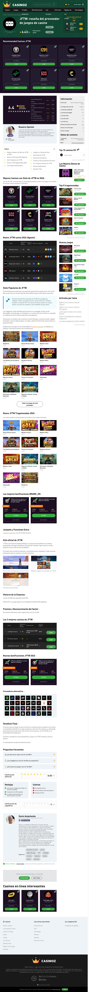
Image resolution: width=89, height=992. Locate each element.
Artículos (57, 10)
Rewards (5, 949)
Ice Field (76, 274)
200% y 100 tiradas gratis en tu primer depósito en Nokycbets (79, 171)
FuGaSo (76, 211)
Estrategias (79, 10)
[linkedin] (19, 820)
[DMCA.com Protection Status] (43, 980)
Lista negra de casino (9, 928)
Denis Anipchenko (11, 139)
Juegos (15, 10)
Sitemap (36, 937)
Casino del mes (38, 926)
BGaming (76, 286)
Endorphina (76, 219)
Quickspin (76, 229)
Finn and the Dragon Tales (79, 265)
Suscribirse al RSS (44, 985)
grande (6, 506)
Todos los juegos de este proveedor (30, 404)
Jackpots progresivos (9, 533)
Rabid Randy (77, 255)
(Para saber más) (56, 989)
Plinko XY (76, 284)
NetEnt (75, 201)
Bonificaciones (37, 10)
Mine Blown (77, 245)
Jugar (16, 64)
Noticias (36, 934)
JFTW (4, 345)
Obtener (16, 515)
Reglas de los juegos (67, 10)
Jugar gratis (12, 339)
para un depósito (37, 506)
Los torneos (48, 10)
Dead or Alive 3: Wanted (78, 199)
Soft (35, 928)
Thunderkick (77, 190)
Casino (7, 10)
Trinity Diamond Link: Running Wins (79, 208)
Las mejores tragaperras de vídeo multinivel (72, 321)
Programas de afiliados (71, 926)
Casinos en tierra (39, 940)
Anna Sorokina (20, 863)
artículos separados (38, 326)
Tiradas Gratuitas (25, 10)
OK (65, 989)
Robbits (76, 227)
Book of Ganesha (78, 218)
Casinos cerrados (8, 931)
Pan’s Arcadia (77, 188)
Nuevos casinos (7, 926)
